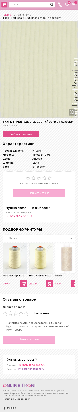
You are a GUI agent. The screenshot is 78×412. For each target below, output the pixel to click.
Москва (11, 408)
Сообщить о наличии (21, 134)
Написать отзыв (39, 193)
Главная (8, 15)
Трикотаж (22, 15)
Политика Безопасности (17, 399)
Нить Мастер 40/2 (13, 276)
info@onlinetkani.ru (31, 369)
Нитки (58, 276)
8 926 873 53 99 (18, 216)
